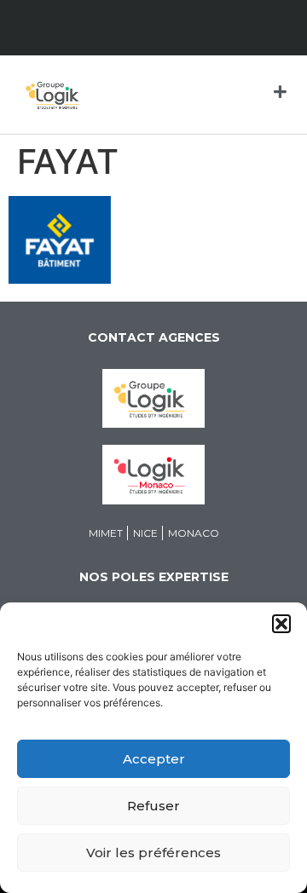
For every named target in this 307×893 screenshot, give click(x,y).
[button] (281, 623)
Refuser (153, 806)
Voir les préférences (153, 852)
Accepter (154, 759)
